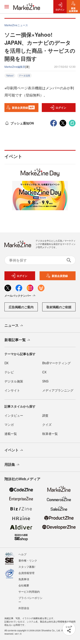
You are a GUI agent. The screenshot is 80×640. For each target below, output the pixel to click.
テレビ (9, 372)
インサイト (12, 390)
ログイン (61, 108)
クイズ (47, 424)
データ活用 (24, 75)
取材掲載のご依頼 (58, 307)
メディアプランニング (57, 390)
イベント (11, 449)
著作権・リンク (27, 560)
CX (44, 372)
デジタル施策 (13, 381)
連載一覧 (10, 433)
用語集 (9, 464)
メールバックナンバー (17, 296)
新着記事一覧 (15, 339)
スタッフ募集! (26, 566)
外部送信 (23, 608)
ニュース (11, 325)
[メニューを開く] (6, 6)
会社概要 (23, 585)
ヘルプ (22, 554)
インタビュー (13, 415)
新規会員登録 (23, 108)
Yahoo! (10, 75)
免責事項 (23, 579)
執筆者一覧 (50, 433)
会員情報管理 (26, 573)
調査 (45, 415)
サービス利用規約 (29, 591)
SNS (45, 381)
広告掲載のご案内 (21, 307)
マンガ (9, 424)
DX (6, 363)
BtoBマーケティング (56, 363)
